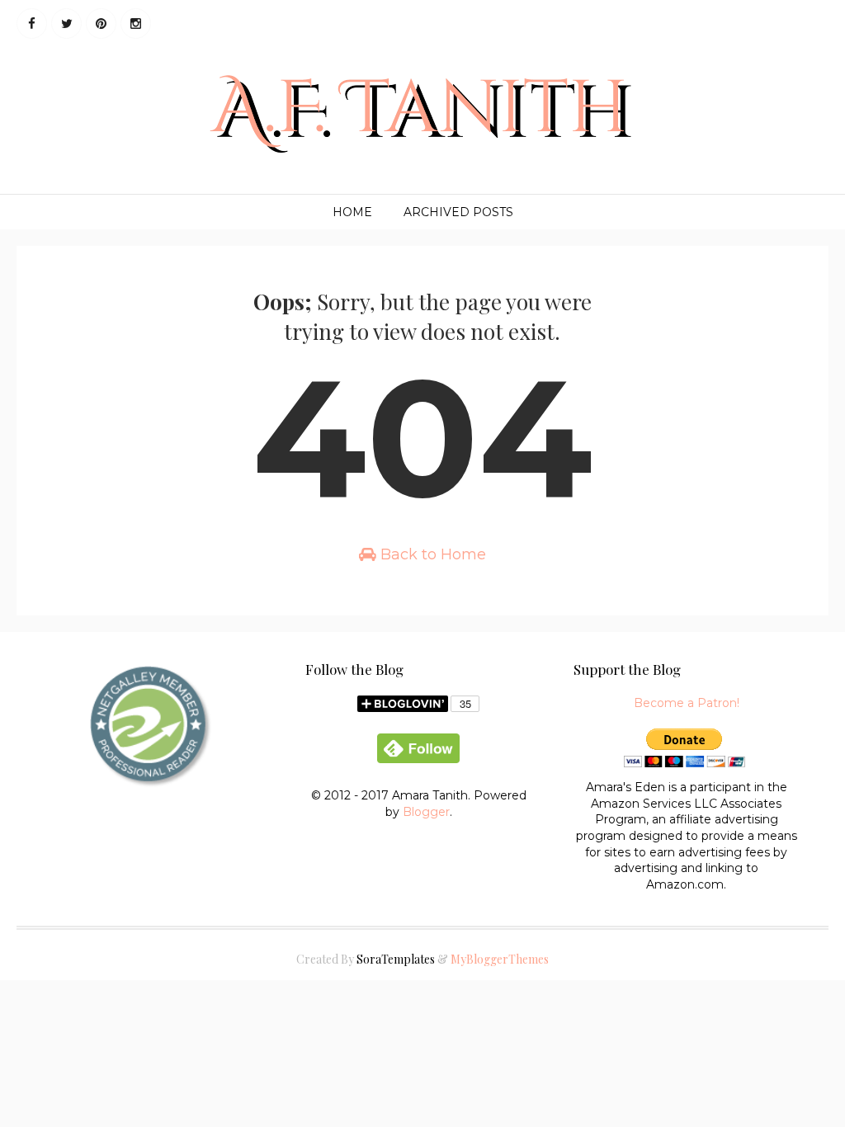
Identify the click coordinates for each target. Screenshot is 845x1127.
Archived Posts (458, 212)
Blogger (426, 811)
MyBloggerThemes (500, 959)
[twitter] (66, 23)
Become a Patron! (686, 703)
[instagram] (135, 23)
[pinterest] (101, 23)
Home (352, 212)
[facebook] (32, 23)
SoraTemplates (395, 959)
